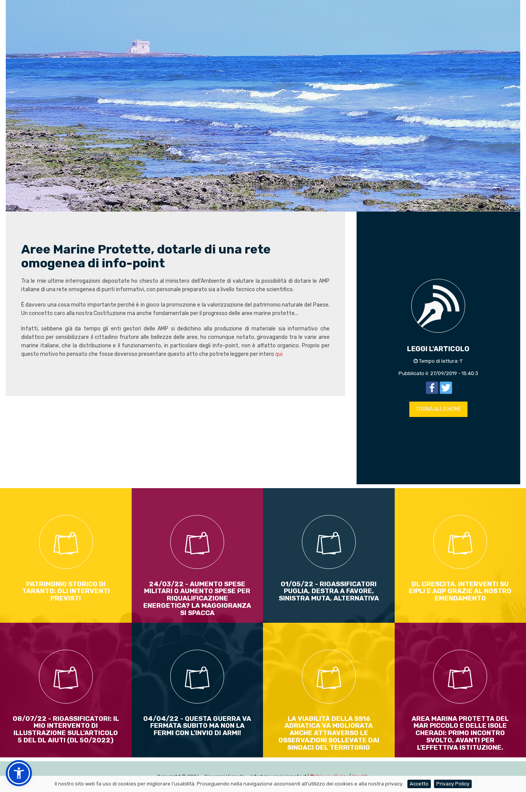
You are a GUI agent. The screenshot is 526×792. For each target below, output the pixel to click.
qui (279, 354)
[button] (19, 773)
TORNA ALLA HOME (438, 409)
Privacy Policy (452, 784)
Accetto (419, 784)
